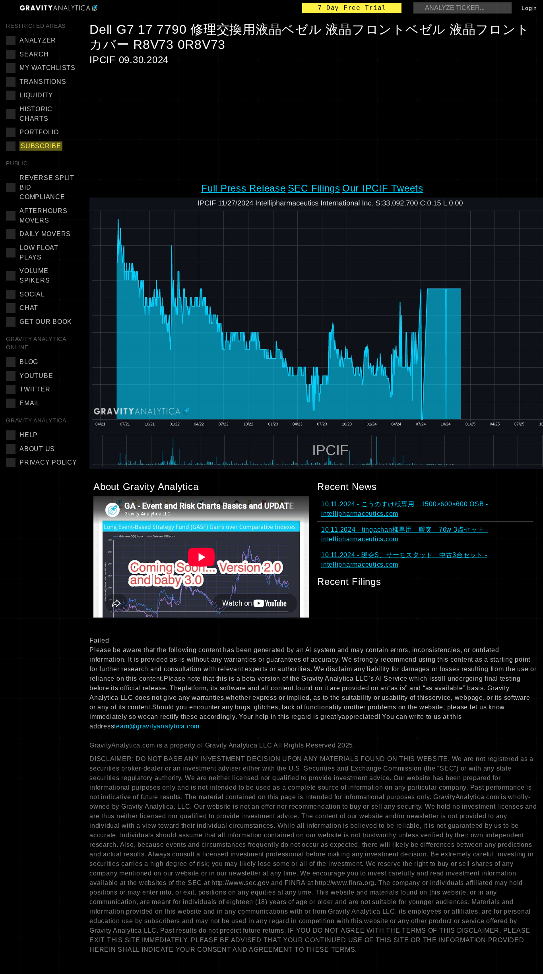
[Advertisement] (313, 123)
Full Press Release (243, 188)
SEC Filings (314, 188)
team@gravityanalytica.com (157, 726)
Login (529, 8)
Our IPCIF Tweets (382, 188)
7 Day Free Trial (352, 8)
